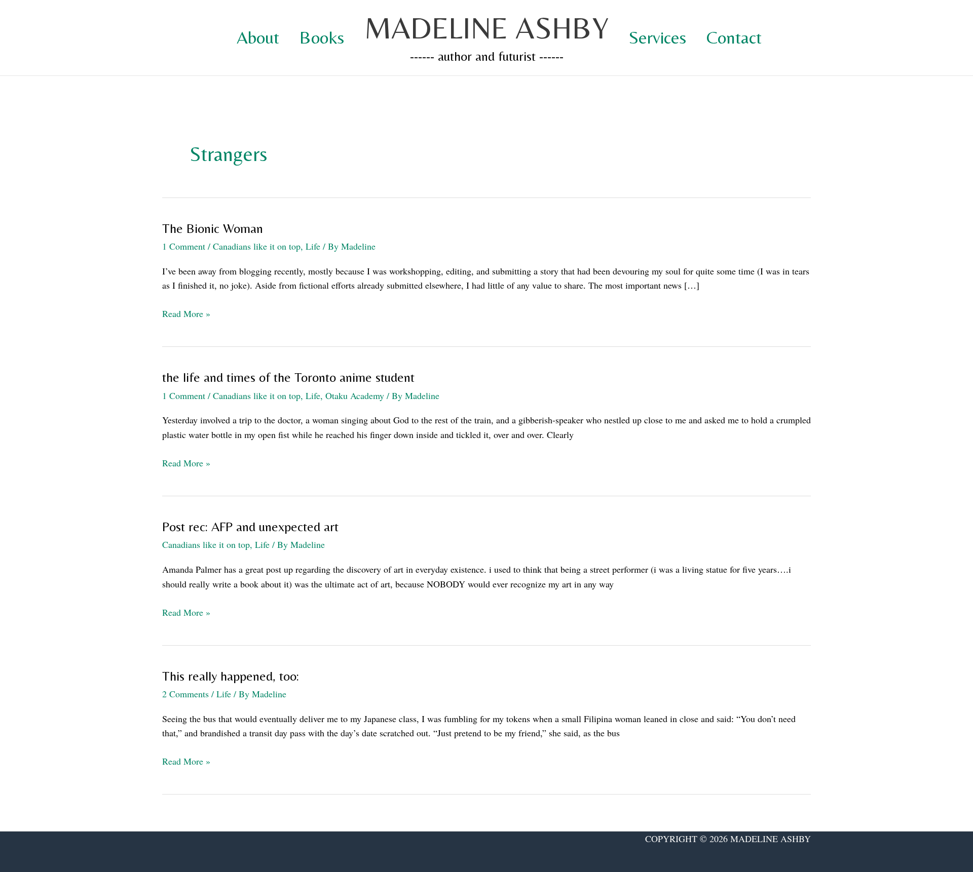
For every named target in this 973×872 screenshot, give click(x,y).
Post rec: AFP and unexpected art (250, 526)
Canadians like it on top (257, 246)
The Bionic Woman (212, 228)
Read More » (186, 314)
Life (313, 246)
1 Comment (183, 246)
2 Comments (185, 694)
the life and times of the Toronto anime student (288, 377)
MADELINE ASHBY (486, 27)
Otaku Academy (354, 395)
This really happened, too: (230, 676)
